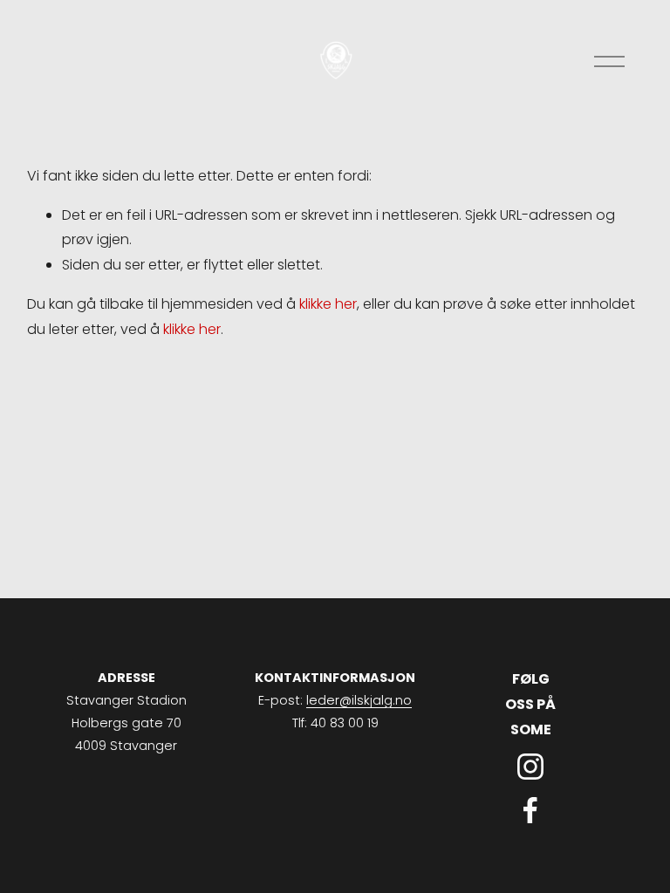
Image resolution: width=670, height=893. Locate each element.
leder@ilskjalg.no (359, 700)
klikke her (328, 304)
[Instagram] (530, 767)
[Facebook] (530, 810)
